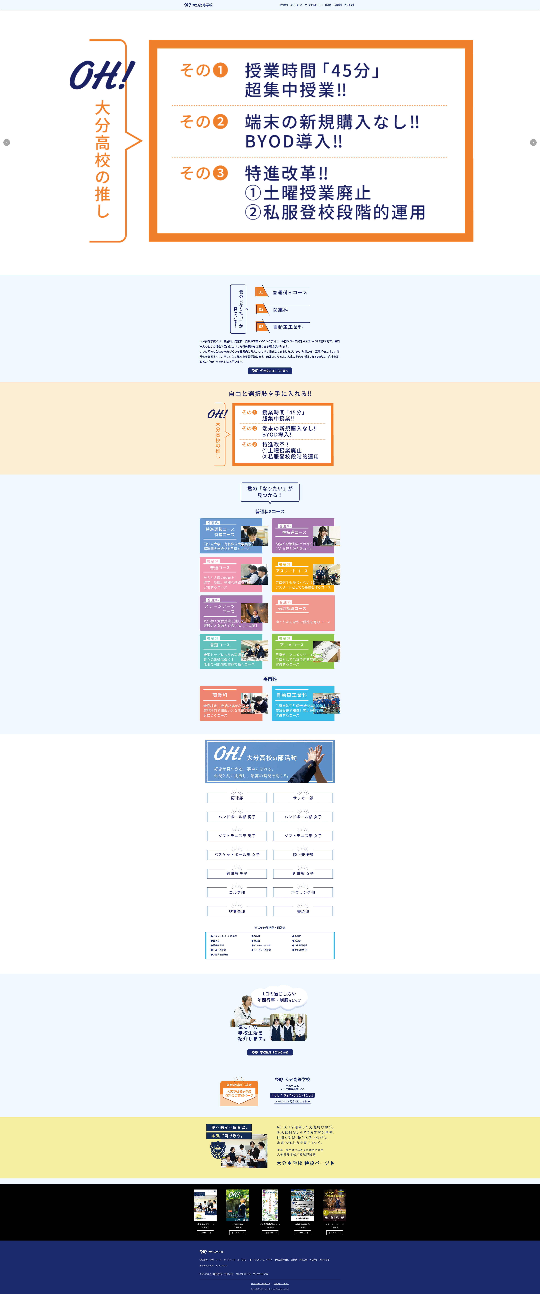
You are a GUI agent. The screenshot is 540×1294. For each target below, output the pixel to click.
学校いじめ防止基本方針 (260, 1283)
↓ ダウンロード (205, 1232)
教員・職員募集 (206, 1265)
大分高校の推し (282, 1259)
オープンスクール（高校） (235, 1259)
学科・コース (296, 4)
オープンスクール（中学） (261, 1259)
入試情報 (338, 4)
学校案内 (284, 4)
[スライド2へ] (270, 272)
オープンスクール (313, 4)
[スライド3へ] (273, 272)
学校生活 (303, 1259)
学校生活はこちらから (274, 1052)
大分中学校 (349, 4)
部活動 (328, 4)
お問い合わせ (222, 1265)
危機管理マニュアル (281, 1283)
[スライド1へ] (267, 272)
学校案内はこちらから (274, 371)
